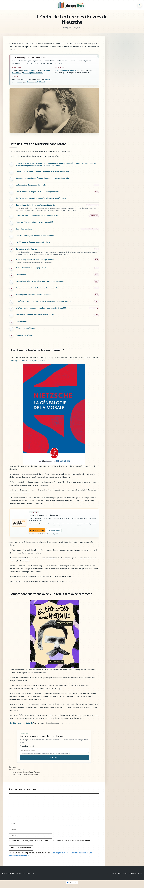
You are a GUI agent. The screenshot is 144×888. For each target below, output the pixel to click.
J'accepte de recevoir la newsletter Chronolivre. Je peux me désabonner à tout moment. (46, 754)
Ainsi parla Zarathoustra (65, 70)
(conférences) (41, 198)
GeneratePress (29, 873)
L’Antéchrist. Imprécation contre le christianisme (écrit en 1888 (41, 308)
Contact (125, 873)
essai (13, 769)
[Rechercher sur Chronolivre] (140, 5)
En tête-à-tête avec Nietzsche (21, 723)
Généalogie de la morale (33, 72)
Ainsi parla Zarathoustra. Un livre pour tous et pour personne (40, 281)
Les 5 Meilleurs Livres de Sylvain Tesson (26, 772)
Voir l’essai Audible (54, 530)
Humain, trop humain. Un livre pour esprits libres (35, 260)
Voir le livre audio (38, 530)
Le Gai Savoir (29, 70)
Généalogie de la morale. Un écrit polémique (33, 295)
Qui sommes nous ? (136, 873)
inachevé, (35, 236)
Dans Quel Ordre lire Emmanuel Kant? (25, 774)
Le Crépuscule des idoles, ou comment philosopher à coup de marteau (43, 301)
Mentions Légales (115, 873)
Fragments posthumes (24, 335)
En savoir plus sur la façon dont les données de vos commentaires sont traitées (50, 854)
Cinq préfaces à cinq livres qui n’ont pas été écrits (35, 205)
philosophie (20, 769)
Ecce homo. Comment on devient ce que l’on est (35, 315)
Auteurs (14, 767)
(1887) (28, 360)
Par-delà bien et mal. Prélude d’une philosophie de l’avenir (39, 288)
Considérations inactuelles (26, 249)
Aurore (30, 82)
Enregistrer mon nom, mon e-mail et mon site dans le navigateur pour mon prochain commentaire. (50, 840)
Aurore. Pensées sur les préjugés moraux (32, 268)
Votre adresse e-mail (27, 746)
